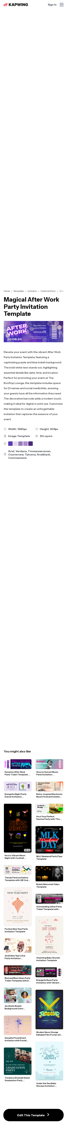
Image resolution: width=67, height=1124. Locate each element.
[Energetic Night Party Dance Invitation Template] (17, 786)
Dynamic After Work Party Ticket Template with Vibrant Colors (16, 773)
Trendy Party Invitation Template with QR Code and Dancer (17, 879)
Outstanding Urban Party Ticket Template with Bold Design (49, 908)
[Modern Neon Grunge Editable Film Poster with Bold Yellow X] (49, 1009)
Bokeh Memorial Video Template (48, 885)
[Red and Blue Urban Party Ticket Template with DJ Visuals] (17, 970)
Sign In (52, 4)
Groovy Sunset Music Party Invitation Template (47, 773)
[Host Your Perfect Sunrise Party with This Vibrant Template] (49, 809)
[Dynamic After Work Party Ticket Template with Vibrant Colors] (17, 764)
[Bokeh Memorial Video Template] (49, 873)
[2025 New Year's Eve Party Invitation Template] (17, 946)
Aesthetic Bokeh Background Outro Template (14, 1007)
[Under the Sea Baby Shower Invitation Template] (49, 1061)
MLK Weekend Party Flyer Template (49, 857)
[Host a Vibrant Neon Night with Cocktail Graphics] (17, 828)
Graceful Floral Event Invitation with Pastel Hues (16, 1039)
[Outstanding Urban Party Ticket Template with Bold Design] (49, 899)
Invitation (32, 291)
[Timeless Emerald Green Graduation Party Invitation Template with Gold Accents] (17, 1061)
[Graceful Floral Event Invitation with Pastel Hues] (17, 1025)
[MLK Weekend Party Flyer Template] (49, 839)
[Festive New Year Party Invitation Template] (17, 906)
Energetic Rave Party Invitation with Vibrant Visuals (48, 981)
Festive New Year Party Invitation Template (16, 930)
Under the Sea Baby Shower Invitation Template (46, 1084)
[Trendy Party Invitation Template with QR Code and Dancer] (17, 870)
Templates (18, 291)
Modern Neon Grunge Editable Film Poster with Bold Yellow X (49, 1033)
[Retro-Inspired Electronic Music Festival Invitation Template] (49, 786)
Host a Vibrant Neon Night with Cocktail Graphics (15, 856)
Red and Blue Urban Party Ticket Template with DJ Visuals (18, 979)
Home (7, 291)
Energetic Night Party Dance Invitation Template (16, 795)
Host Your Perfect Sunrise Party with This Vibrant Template (48, 817)
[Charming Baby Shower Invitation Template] (49, 935)
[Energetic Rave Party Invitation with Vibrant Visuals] (49, 972)
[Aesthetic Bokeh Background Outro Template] (17, 995)
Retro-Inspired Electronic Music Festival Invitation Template (49, 795)
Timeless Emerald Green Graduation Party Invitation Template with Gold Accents (18, 1079)
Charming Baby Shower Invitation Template (48, 959)
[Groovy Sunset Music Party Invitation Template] (49, 764)
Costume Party (48, 291)
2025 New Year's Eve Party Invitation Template (15, 957)
